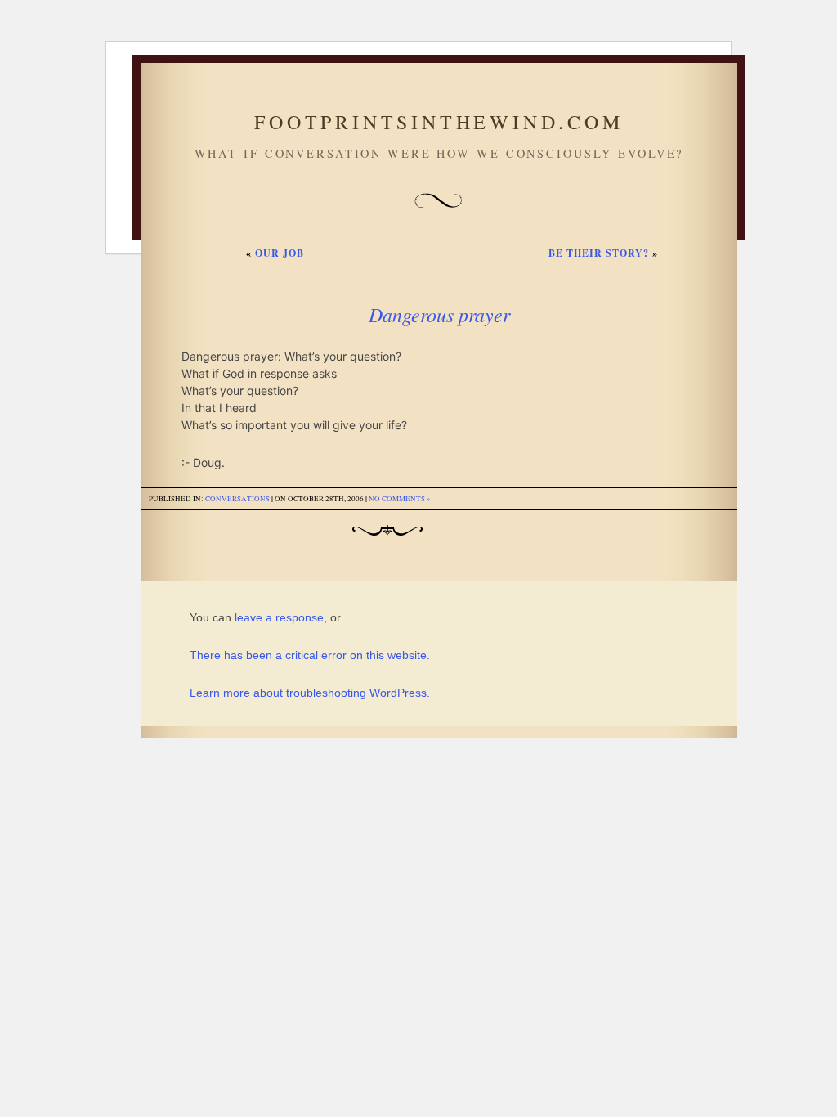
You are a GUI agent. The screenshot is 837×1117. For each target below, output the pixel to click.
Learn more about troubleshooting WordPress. (310, 692)
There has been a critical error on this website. (310, 655)
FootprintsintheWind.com (438, 122)
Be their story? (598, 253)
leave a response (279, 617)
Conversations (237, 499)
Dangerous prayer (439, 314)
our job (279, 253)
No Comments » (400, 499)
